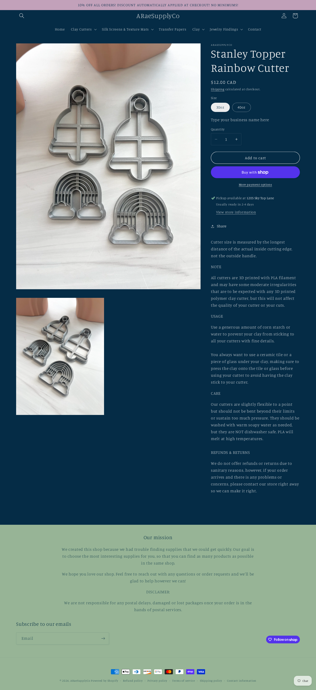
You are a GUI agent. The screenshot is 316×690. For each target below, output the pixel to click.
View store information (236, 212)
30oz (220, 107)
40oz (242, 107)
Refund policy (133, 680)
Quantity (218, 129)
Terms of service (183, 680)
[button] (22, 15)
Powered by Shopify (104, 680)
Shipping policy (211, 680)
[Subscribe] (103, 638)
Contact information (241, 680)
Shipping (217, 89)
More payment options (255, 184)
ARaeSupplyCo (80, 680)
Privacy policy (157, 680)
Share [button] (222, 226)
